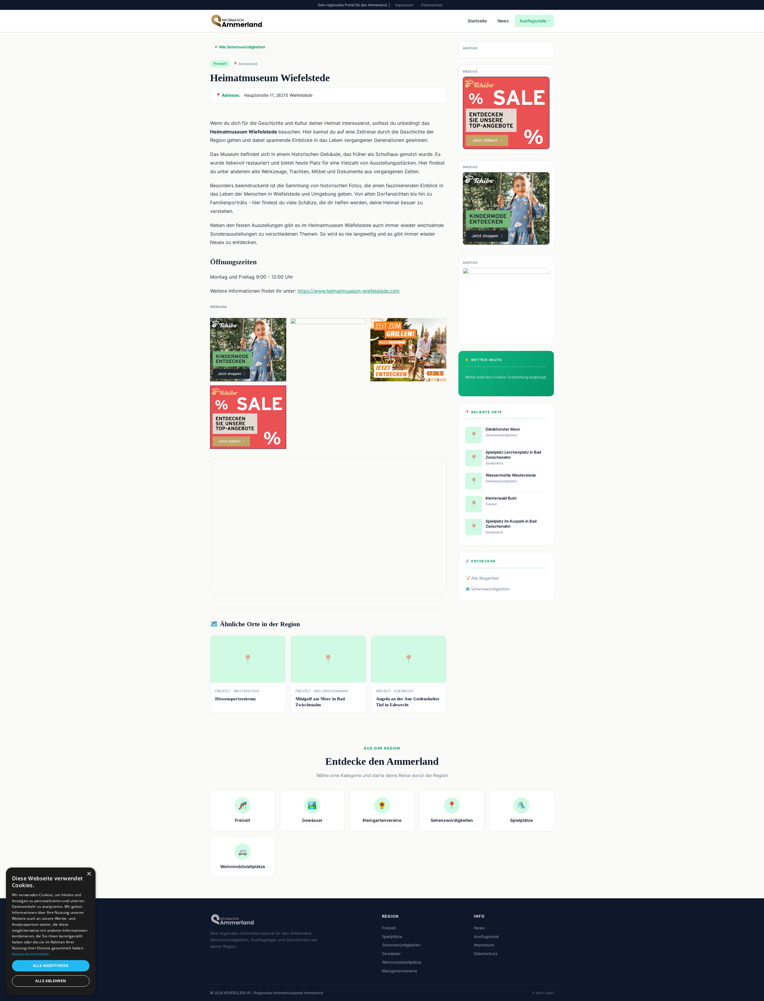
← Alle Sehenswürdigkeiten (240, 46)
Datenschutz (432, 5)
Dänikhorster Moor (503, 429)
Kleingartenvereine (399, 970)
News (503, 20)
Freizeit (389, 927)
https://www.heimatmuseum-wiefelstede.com (349, 291)
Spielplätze (392, 936)
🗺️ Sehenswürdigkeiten (487, 589)
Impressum (404, 5)
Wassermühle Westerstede (511, 475)
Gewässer (391, 953)
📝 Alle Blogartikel (482, 578)
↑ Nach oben (543, 993)
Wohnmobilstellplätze (401, 962)
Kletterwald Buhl (501, 498)
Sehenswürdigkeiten (401, 944)
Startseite (477, 20)
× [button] (89, 874)
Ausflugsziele (534, 20)
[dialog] (51, 931)
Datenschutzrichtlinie (30, 954)
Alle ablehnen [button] (50, 980)
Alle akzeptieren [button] (50, 965)
